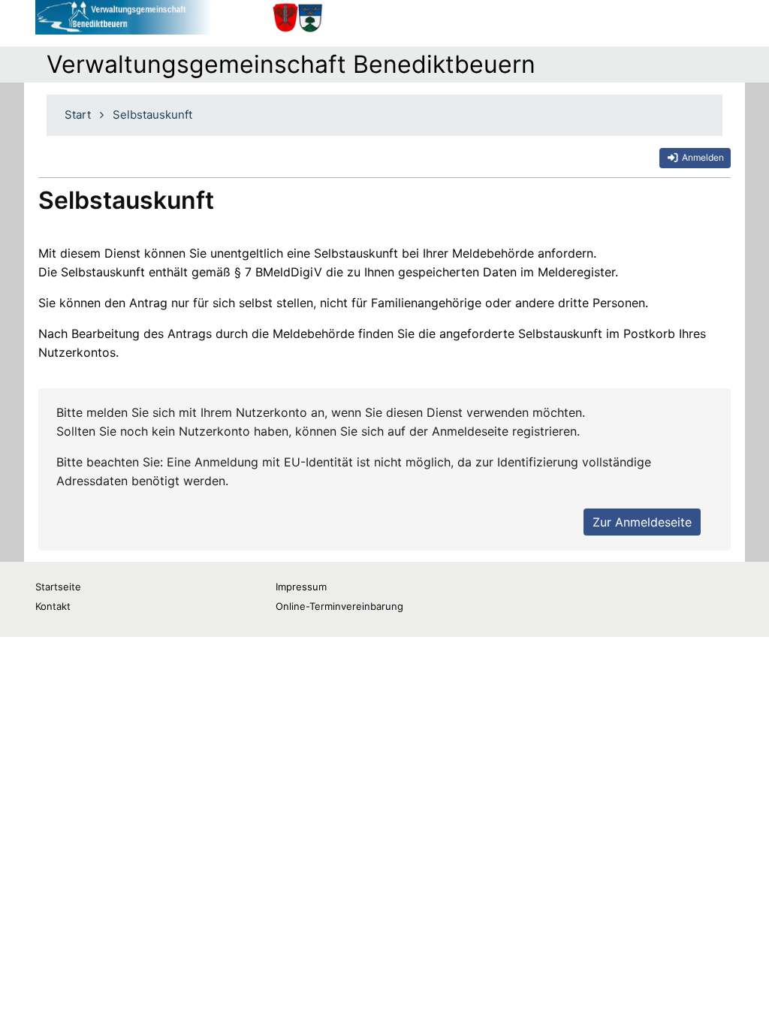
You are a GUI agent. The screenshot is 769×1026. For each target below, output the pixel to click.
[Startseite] (179, 17)
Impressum (301, 587)
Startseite (58, 587)
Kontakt (53, 606)
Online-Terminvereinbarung (339, 606)
